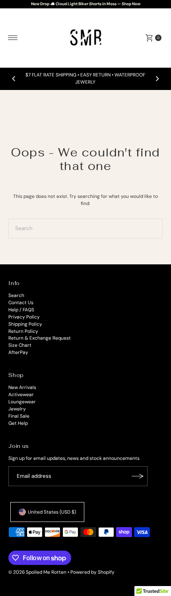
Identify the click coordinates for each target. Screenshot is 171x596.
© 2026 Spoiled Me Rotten (38, 572)
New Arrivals (22, 387)
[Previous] (14, 79)
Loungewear (22, 402)
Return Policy (23, 331)
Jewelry (17, 409)
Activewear (21, 394)
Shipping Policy (25, 324)
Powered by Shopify (92, 572)
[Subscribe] (138, 476)
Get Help (18, 423)
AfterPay (18, 352)
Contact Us (20, 302)
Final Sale (18, 416)
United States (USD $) (52, 512)
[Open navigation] (13, 38)
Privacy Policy (24, 317)
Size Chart (19, 345)
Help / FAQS (21, 310)
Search (16, 295)
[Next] (157, 79)
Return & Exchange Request (39, 338)
